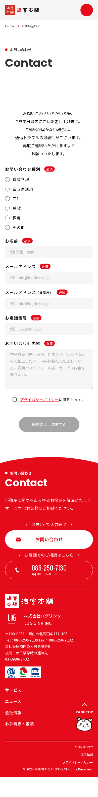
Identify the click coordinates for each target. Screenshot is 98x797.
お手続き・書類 (19, 724)
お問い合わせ (84, 747)
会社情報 (13, 712)
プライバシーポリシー (39, 399)
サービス (13, 690)
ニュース (13, 701)
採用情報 (87, 754)
